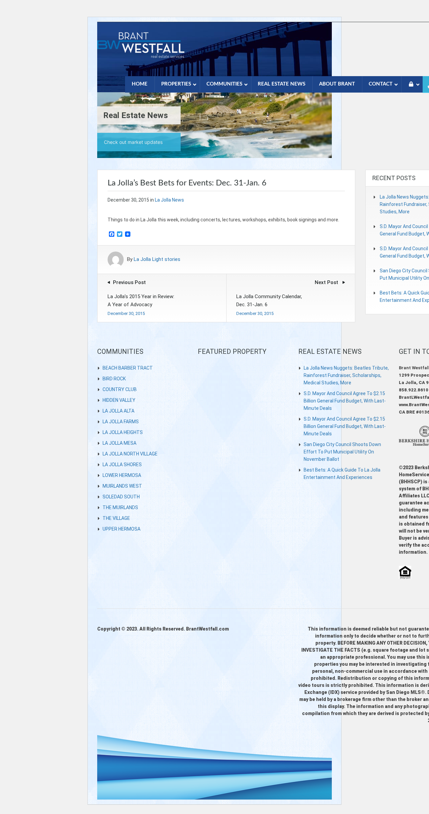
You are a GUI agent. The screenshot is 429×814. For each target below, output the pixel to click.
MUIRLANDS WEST (122, 486)
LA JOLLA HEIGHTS (123, 432)
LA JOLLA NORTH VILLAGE (130, 453)
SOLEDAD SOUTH (121, 496)
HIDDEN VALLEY (119, 400)
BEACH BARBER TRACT (128, 368)
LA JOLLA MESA (119, 443)
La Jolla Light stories (157, 260)
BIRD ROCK (114, 378)
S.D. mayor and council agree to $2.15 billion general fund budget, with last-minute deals (345, 401)
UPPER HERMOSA (121, 529)
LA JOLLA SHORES (122, 464)
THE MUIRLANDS (120, 507)
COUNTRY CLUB (120, 389)
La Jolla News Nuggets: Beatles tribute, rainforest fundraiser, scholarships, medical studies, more (346, 375)
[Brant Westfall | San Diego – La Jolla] (140, 48)
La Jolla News (169, 200)
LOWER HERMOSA (122, 475)
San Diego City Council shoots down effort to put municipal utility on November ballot (342, 452)
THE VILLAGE (116, 518)
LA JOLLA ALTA (118, 411)
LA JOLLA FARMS (121, 421)
